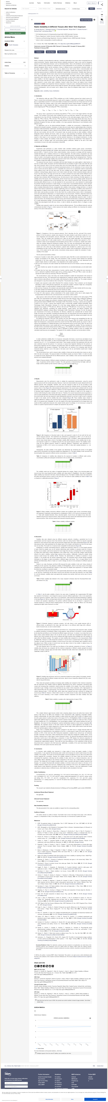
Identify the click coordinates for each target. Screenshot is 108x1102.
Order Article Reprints (86, 20)
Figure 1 (50, 207)
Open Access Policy (43, 1080)
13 (53, 132)
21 (52, 202)
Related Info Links (9, 50)
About (75, 3)
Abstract (8, 1)
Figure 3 (57, 478)
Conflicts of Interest (10, 21)
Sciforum (74, 1077)
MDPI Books (74, 1079)
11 (65, 130)
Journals (31, 3)
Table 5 (44, 692)
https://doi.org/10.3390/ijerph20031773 (70, 43)
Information (47, 3)
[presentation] (60, 110)
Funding (8, 14)
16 (75, 165)
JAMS (73, 1088)
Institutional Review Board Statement (14, 15)
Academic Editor (9, 41)
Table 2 (75, 453)
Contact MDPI (41, 1082)
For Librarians (58, 1082)
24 (50, 639)
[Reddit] (50, 966)
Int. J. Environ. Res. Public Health (12, 1066)
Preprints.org (75, 1080)
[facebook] (44, 966)
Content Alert (100, 1066)
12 (35, 132)
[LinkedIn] (41, 966)
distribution (56, 91)
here (42, 1002)
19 (80, 180)
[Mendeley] (53, 966)
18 (48, 177)
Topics (39, 3)
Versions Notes (62, 52)
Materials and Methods (11, 5)
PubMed (85, 834)
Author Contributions (10, 12)
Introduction (8, 3)
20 (64, 190)
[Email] (35, 966)
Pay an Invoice (41, 1079)
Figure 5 (89, 646)
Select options (9, 1083)
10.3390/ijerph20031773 (32, 13)
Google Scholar (42, 825)
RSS (94, 1066)
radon (41, 91)
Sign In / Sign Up (92, 3)
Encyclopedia (75, 1086)
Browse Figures (51, 52)
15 (86, 163)
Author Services (57, 3)
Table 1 (80, 354)
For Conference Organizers (61, 1088)
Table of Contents (10, 73)
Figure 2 (48, 388)
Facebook (90, 1079)
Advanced (99, 8)
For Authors (58, 1077)
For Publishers (58, 1084)
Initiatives (67, 3)
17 (64, 168)
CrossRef (49, 825)
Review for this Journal (15, 29)
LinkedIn (90, 1077)
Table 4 (40, 594)
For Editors (57, 1080)
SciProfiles (74, 1084)
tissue (50, 91)
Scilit (54, 825)
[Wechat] (47, 966)
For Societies (58, 1086)
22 (82, 323)
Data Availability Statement (12, 19)
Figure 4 (42, 599)
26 (90, 723)
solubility (46, 91)
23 (57, 555)
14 (52, 150)
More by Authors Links (11, 54)
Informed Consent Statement (12, 17)
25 (73, 714)
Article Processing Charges (44, 1077)
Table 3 (88, 476)
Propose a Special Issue (15, 33)
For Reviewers (58, 1079)
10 (63, 130)
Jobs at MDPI (41, 1084)
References (8, 22)
